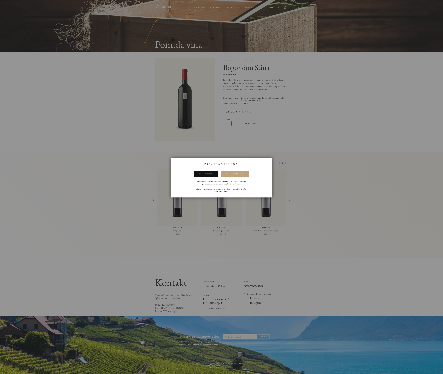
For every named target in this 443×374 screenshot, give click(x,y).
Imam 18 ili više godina (235, 174)
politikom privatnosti (221, 191)
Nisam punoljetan (206, 174)
